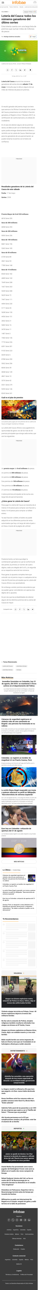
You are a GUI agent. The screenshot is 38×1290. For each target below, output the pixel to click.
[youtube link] (21, 1220)
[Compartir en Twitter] (16, 70)
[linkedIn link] (29, 1220)
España (29, 1229)
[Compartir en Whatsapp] (7, 70)
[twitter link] (12, 1220)
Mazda (17, 7)
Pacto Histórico (9, 7)
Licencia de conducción (26, 7)
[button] (3, 2)
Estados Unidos (9, 1234)
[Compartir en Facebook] (12, 70)
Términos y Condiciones (12, 1274)
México (17, 1234)
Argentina (16, 1229)
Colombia (4, 11)
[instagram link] (16, 1220)
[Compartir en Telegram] (24, 70)
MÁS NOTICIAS (19, 862)
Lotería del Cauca (8, 666)
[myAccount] (34, 2)
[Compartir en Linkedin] (20, 70)
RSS (24, 1238)
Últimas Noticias (16, 1238)
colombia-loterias (8, 670)
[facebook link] (8, 1220)
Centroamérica (29, 1234)
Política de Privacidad (26, 1274)
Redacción (16, 1249)
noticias (18, 670)
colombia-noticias (21, 666)
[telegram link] (25, 1220)
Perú (22, 1234)
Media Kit (19, 1264)
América (9, 1229)
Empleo (23, 1249)
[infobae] (19, 2)
